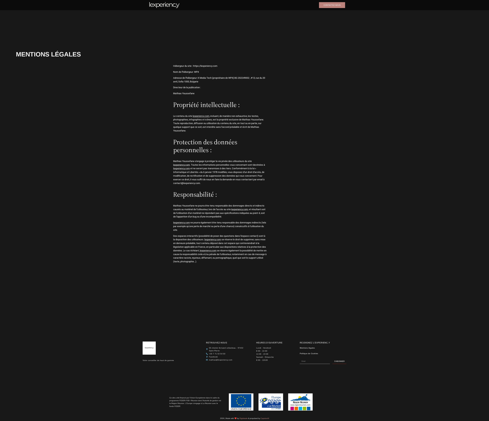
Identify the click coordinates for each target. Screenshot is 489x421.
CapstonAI (265, 418)
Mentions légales (307, 348)
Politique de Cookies (309, 353)
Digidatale (244, 418)
